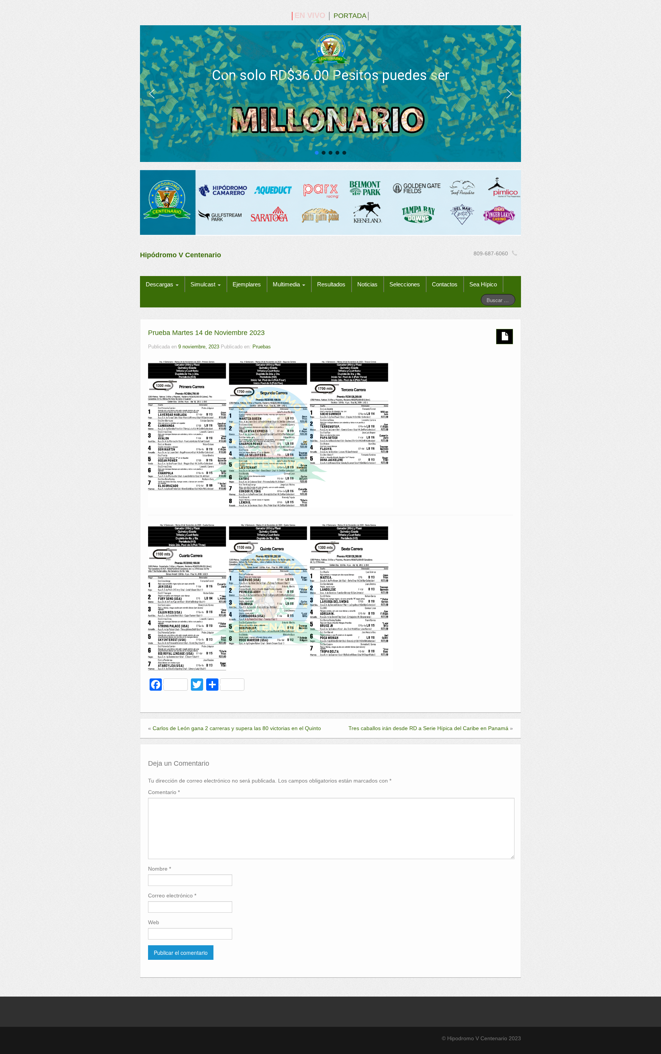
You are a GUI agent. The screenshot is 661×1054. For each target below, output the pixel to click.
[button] (152, 94)
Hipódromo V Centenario (180, 255)
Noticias (367, 284)
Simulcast (203, 284)
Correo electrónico (172, 895)
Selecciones (404, 284)
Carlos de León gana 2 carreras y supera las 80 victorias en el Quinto (237, 728)
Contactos (444, 284)
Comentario (164, 792)
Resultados (331, 284)
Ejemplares (247, 284)
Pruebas (261, 347)
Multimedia (287, 284)
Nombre (159, 869)
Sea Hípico (483, 284)
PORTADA (350, 16)
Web (153, 922)
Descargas (160, 284)
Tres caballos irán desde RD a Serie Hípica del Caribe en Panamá (428, 728)
